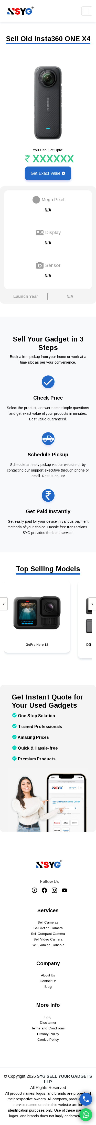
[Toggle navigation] (86, 11)
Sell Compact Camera (48, 934)
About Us (48, 975)
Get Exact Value (46, 173)
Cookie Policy (48, 1039)
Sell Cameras (48, 922)
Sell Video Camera (48, 939)
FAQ (48, 1017)
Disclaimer (48, 1023)
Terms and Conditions (48, 1028)
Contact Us (48, 981)
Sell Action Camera (48, 928)
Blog (48, 987)
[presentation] (4, 603)
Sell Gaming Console (48, 945)
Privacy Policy (48, 1034)
